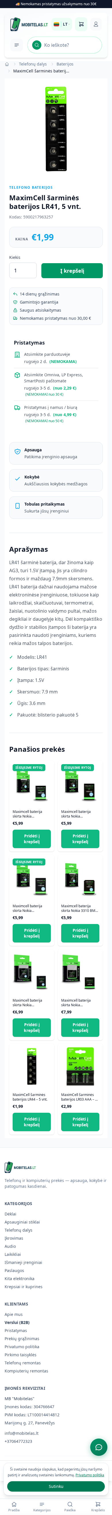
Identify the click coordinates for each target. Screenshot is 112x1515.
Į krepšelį (72, 270)
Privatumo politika (22, 1346)
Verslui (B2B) (17, 1322)
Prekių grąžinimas (22, 1338)
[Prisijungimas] (96, 24)
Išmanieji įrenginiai (23, 1262)
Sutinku (56, 1486)
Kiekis (14, 257)
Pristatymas (16, 1330)
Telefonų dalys (33, 64)
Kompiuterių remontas (26, 1371)
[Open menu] (16, 45)
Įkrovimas (14, 1238)
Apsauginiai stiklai (22, 1222)
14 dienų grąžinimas (39, 294)
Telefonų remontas (23, 1363)
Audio (10, 1246)
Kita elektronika (19, 1278)
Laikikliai (13, 1254)
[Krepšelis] (81, 24)
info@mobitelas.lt (21, 1433)
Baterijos (65, 64)
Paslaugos (14, 1270)
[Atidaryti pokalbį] (98, 1447)
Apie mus (14, 1314)
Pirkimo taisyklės (20, 1354)
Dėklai (10, 1214)
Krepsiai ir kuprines (24, 1286)
